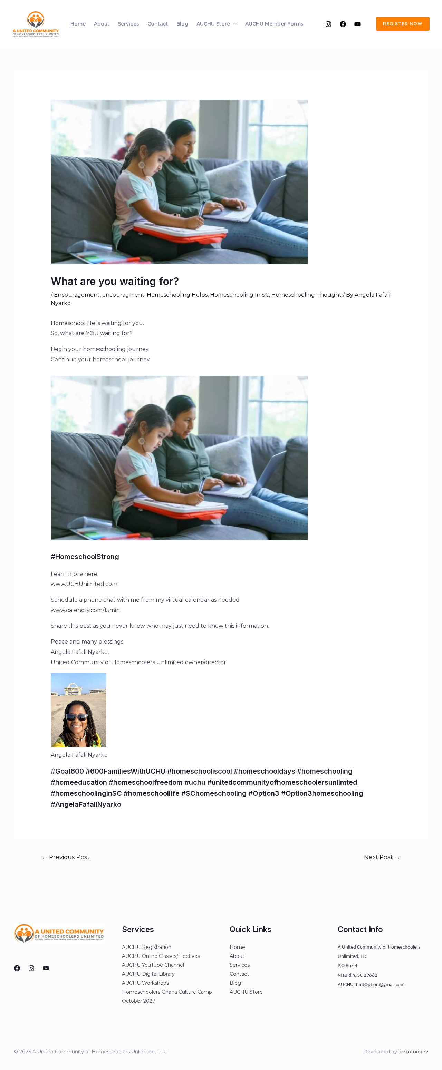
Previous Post (66, 857)
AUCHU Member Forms (274, 24)
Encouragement (77, 295)
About (101, 24)
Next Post (382, 857)
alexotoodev (413, 1052)
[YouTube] (357, 24)
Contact (157, 24)
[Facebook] (343, 24)
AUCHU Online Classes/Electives (161, 956)
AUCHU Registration (146, 947)
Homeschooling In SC (239, 295)
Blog (182, 24)
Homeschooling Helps (177, 295)
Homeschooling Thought (306, 295)
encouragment (123, 295)
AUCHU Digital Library (148, 974)
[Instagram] (328, 24)
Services (128, 24)
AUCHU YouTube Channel (153, 965)
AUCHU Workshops (145, 983)
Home (78, 24)
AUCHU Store (213, 24)
